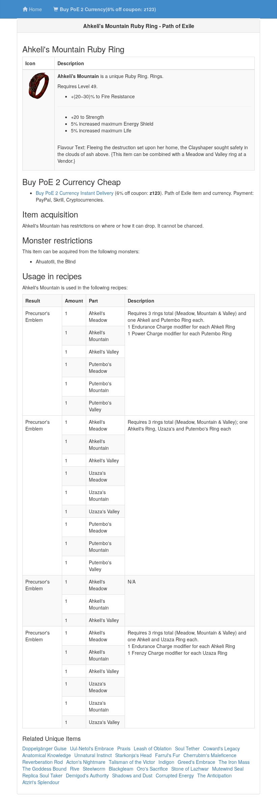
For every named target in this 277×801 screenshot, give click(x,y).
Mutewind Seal (228, 768)
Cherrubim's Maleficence (209, 755)
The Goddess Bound (44, 768)
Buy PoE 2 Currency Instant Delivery (75, 192)
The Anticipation (214, 775)
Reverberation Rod (42, 761)
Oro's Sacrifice (152, 768)
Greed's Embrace (196, 761)
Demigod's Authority (87, 775)
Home (35, 9)
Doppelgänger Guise (44, 748)
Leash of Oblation (153, 748)
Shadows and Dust (132, 775)
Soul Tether (187, 748)
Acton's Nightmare (85, 761)
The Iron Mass (234, 761)
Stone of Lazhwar (190, 768)
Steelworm (94, 768)
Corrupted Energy (175, 775)
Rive (74, 768)
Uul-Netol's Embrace (92, 748)
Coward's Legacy (221, 748)
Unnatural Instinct (93, 755)
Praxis (123, 748)
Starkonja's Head (133, 755)
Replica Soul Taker (42, 775)
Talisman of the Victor (132, 761)
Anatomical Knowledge (46, 755)
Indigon (166, 761)
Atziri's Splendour (40, 782)
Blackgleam (121, 768)
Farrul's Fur (167, 755)
